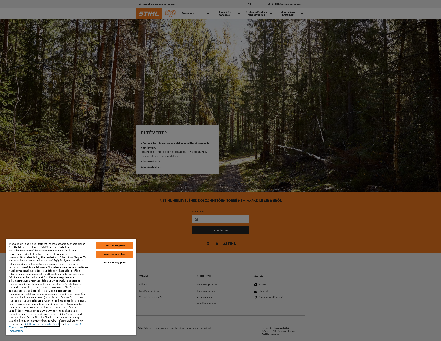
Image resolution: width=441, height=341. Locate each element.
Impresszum (16, 331)
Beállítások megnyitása (114, 262)
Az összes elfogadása (114, 245)
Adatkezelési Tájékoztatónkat (41, 324)
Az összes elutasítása (114, 254)
